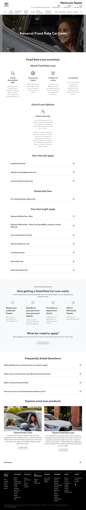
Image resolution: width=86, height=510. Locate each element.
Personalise (62, 12)
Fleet (56, 12)
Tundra (26, 483)
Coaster (26, 487)
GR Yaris (36, 479)
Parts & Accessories (39, 12)
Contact (75, 12)
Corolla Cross (16, 493)
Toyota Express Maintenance (68, 490)
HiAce (25, 485)
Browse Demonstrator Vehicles (58, 485)
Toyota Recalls (66, 486)
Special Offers (26, 12)
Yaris (5, 479)
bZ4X (15, 480)
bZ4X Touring (17, 481)
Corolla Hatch (6, 482)
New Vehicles (11, 12)
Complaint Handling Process (62, 505)
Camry (6, 485)
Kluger (16, 495)
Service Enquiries (67, 482)
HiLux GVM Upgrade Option (47, 479)
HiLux (25, 478)
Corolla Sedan (6, 487)
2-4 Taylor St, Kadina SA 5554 (41, 7)
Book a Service (66, 479)
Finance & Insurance (48, 12)
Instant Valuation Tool (56, 490)
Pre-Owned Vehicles (18, 12)
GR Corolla (37, 483)
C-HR (15, 487)
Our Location (78, 478)
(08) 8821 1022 (56, 7)
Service (33, 12)
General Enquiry (77, 480)
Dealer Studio (13, 506)
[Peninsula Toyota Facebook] (76, 484)
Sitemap (38, 505)
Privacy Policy (44, 505)
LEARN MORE (23, 448)
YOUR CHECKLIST (43, 343)
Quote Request (56, 494)
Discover (69, 12)
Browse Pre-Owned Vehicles (57, 479)
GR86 (35, 481)
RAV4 (15, 478)
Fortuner (16, 488)
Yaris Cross (17, 490)
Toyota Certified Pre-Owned (57, 499)
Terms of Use (51, 505)
